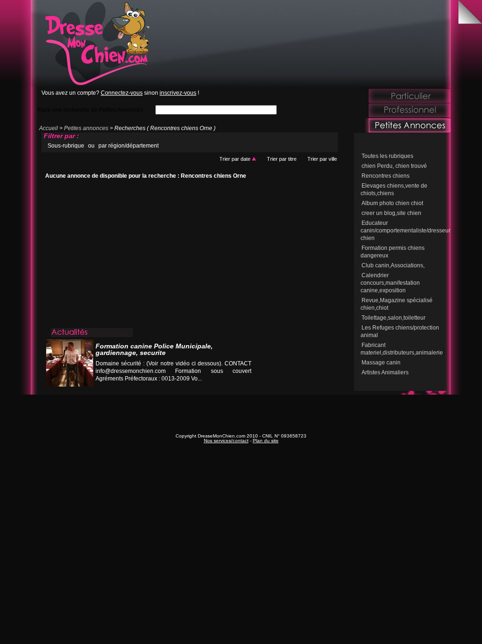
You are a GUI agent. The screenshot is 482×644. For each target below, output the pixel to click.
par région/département (128, 145)
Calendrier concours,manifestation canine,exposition (390, 283)
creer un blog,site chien (391, 213)
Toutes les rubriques (387, 156)
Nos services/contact (226, 440)
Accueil (48, 128)
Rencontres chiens (386, 176)
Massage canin (381, 362)
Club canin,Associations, (393, 265)
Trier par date (235, 159)
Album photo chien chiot (392, 203)
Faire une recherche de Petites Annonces (90, 110)
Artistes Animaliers (385, 372)
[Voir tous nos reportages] (215, 387)
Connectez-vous (122, 93)
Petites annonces (86, 128)
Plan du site (266, 440)
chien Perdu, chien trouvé (394, 166)
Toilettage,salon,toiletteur (394, 317)
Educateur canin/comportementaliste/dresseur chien (405, 230)
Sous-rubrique (66, 145)
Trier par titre (282, 159)
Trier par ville (322, 159)
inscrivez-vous (178, 93)
